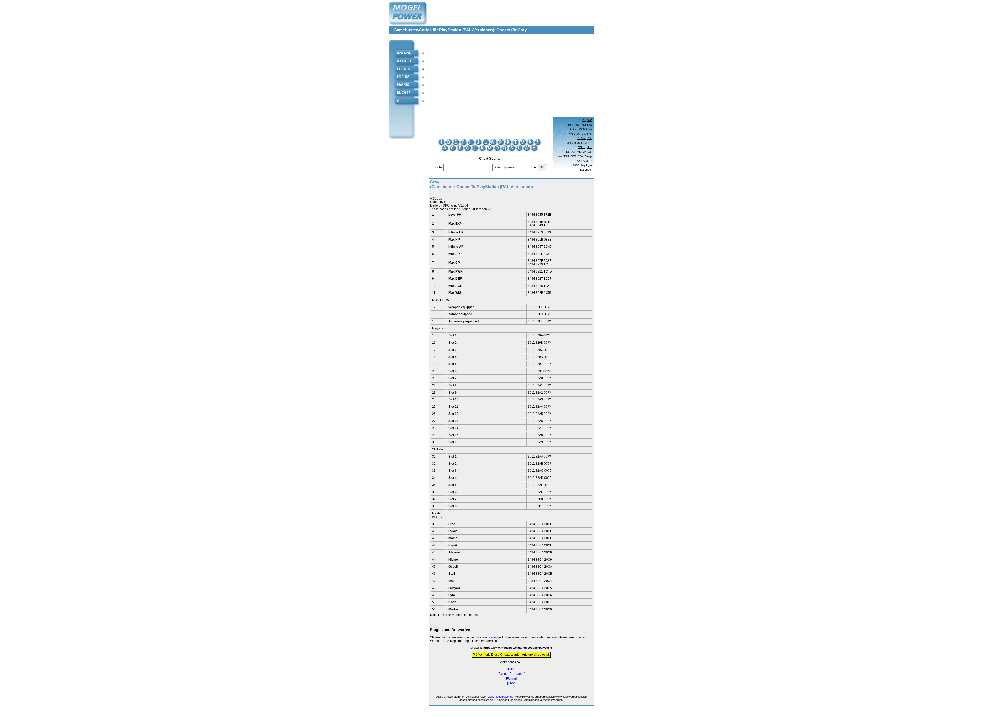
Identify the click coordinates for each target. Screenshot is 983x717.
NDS (577, 142)
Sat (573, 151)
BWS (573, 156)
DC (568, 151)
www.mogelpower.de (500, 696)
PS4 (570, 124)
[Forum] (511, 678)
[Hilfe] (511, 669)
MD (579, 151)
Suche (438, 167)
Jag (582, 165)
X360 (581, 129)
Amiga (588, 156)
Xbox (589, 129)
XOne (573, 129)
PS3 (577, 124)
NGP (566, 156)
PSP (589, 138)
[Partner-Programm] (511, 674)
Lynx (589, 165)
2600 (576, 165)
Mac (589, 120)
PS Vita (581, 138)
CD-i (580, 156)
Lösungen (586, 169)
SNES (581, 147)
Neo (559, 156)
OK (542, 167)
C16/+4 (587, 160)
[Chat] (511, 683)
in (490, 167)
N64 (589, 133)
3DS (570, 142)
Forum (492, 637)
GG (590, 151)
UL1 (447, 202)
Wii (578, 133)
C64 (579, 160)
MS (584, 151)
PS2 (583, 124)
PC (584, 120)
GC (584, 133)
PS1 (589, 124)
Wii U (572, 133)
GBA (584, 142)
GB (590, 142)
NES (589, 147)
